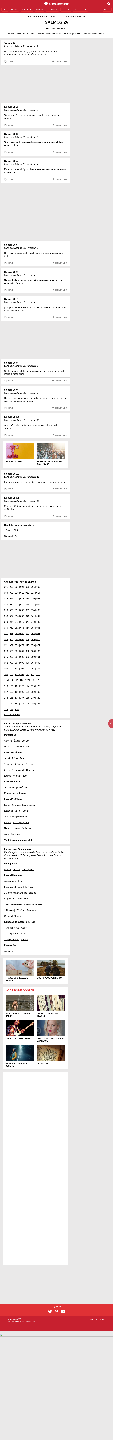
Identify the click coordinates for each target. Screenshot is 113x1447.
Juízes (15, 758)
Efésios (32, 893)
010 (17, 593)
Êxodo (17, 741)
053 (22, 628)
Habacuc (16, 828)
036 (6, 616)
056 (38, 628)
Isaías (7, 805)
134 (6, 698)
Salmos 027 (10, 536)
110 (27, 674)
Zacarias (15, 834)
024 (17, 604)
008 (6, 593)
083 (33, 651)
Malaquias (22, 817)
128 (11, 692)
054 (27, 628)
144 (22, 703)
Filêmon (17, 916)
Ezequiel (8, 811)
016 (11, 598)
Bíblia (47, 16)
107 (11, 674)
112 (38, 674)
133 (38, 692)
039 (22, 616)
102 (22, 668)
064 (6, 639)
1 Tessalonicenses (13, 904)
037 (11, 616)
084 (38, 651)
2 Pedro (24, 939)
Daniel (17, 811)
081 (22, 651)
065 (11, 639)
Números (8, 747)
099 (6, 668)
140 (38, 698)
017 (17, 598)
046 (22, 622)
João (31, 869)
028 (38, 604)
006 (33, 587)
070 (38, 639)
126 (38, 686)
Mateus (7, 869)
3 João (24, 934)
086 (11, 657)
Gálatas (8, 916)
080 (17, 651)
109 (22, 674)
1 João (7, 934)
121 (11, 686)
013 (33, 593)
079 (11, 651)
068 (27, 639)
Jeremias (16, 805)
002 (11, 587)
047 (27, 622)
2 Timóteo (20, 910)
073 (17, 645)
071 (6, 645)
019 (27, 598)
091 (38, 657)
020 (33, 598)
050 (6, 628)
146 (33, 703)
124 (27, 686)
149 (11, 709)
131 (27, 692)
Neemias (17, 776)
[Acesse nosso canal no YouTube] (63, 1311)
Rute (22, 758)
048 (33, 622)
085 (6, 657)
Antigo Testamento (63, 16)
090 (33, 657)
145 (27, 703)
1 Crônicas (17, 770)
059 (17, 633)
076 (33, 645)
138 (27, 698)
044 (11, 622)
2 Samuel (20, 764)
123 (22, 686)
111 (32, 674)
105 (38, 668)
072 (11, 645)
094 (17, 663)
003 (17, 587)
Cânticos (21, 793)
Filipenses (9, 898)
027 (33, 604)
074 (22, 645)
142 (11, 703)
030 (11, 610)
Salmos (81, 16)
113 (6, 680)
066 (17, 639)
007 (38, 587)
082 (27, 651)
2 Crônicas (29, 770)
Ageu (6, 834)
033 (27, 610)
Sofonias (26, 828)
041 (33, 616)
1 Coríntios (9, 893)
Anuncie (102, 1320)
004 (22, 587)
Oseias (26, 811)
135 (11, 698)
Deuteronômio (22, 747)
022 (6, 604)
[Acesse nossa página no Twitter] (49, 1311)
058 (11, 633)
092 (6, 663)
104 (33, 668)
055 (33, 628)
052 (17, 628)
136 (17, 698)
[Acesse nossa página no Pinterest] (56, 1311)
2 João (15, 934)
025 (22, 604)
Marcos (16, 869)
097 (33, 663)
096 (27, 663)
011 (22, 593)
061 (27, 633)
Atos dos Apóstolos (13, 881)
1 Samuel (9, 764)
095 (22, 663)
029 (6, 610)
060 (22, 633)
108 (17, 674)
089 (27, 657)
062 (33, 633)
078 (6, 651)
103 (27, 668)
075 (27, 645)
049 (38, 622)
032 (22, 610)
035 (38, 610)
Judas (24, 928)
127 (6, 692)
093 (11, 663)
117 (27, 680)
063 (38, 633)
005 (27, 587)
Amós (13, 817)
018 (22, 598)
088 (22, 657)
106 (6, 674)
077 (38, 645)
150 (17, 709)
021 (38, 598)
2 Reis (7, 770)
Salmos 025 (12, 530)
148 (6, 709)
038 (17, 616)
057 (6, 633)
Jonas (16, 822)
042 (38, 616)
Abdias (7, 822)
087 (17, 657)
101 (17, 668)
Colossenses (22, 898)
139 (33, 698)
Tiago (7, 939)
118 (32, 680)
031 (17, 610)
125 (33, 686)
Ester (25, 776)
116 (21, 680)
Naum (7, 828)
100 (11, 668)
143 (17, 703)
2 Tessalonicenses (33, 904)
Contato (94, 1320)
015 (6, 598)
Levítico (25, 741)
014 (38, 593)
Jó (5, 787)
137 (22, 698)
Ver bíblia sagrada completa (18, 840)
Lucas (25, 869)
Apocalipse (9, 951)
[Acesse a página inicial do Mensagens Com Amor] (56, 4)
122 (17, 686)
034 (33, 610)
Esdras (7, 776)
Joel (6, 817)
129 (17, 692)
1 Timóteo (9, 910)
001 (6, 587)
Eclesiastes (9, 793)
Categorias (34, 16)
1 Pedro (15, 939)
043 (6, 622)
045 (17, 622)
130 (22, 692)
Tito (6, 928)
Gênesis (8, 741)
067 (22, 639)
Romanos (31, 910)
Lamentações (28, 805)
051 (11, 628)
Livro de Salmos (12, 714)
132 (33, 692)
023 (11, 604)
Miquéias (24, 822)
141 (6, 703)
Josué (7, 758)
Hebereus (14, 928)
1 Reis (29, 764)
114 (11, 680)
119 (37, 680)
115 (16, 680)
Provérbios (22, 787)
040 (27, 616)
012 (27, 593)
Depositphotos (30, 1321)
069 (33, 639)
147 (38, 703)
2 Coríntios (21, 893)
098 (38, 663)
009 (11, 593)
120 (6, 686)
